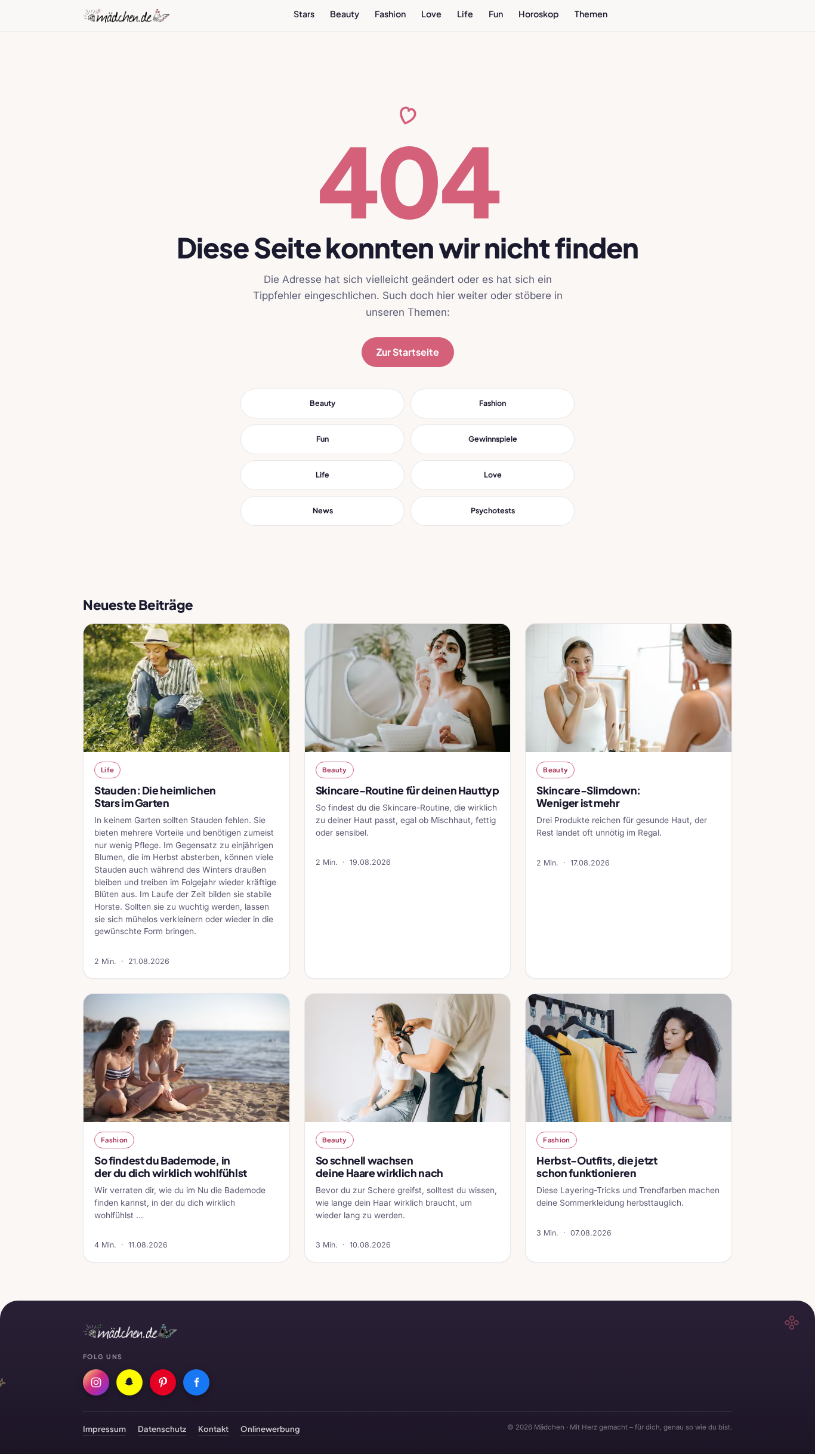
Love (431, 13)
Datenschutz (162, 1429)
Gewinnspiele (492, 438)
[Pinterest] (163, 1382)
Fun (496, 13)
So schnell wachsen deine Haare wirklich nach (379, 1166)
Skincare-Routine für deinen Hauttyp (407, 790)
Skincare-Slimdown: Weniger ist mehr (588, 796)
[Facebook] (196, 1382)
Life (465, 13)
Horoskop (538, 13)
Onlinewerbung (270, 1429)
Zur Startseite (407, 352)
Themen (591, 13)
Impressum (104, 1429)
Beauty (344, 13)
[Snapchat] (129, 1382)
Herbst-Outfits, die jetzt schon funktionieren (596, 1166)
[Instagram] (96, 1382)
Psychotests (493, 510)
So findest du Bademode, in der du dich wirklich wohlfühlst (170, 1166)
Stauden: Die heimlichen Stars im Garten (155, 796)
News (323, 510)
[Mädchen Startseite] (126, 15)
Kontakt (213, 1429)
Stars (304, 13)
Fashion (390, 13)
